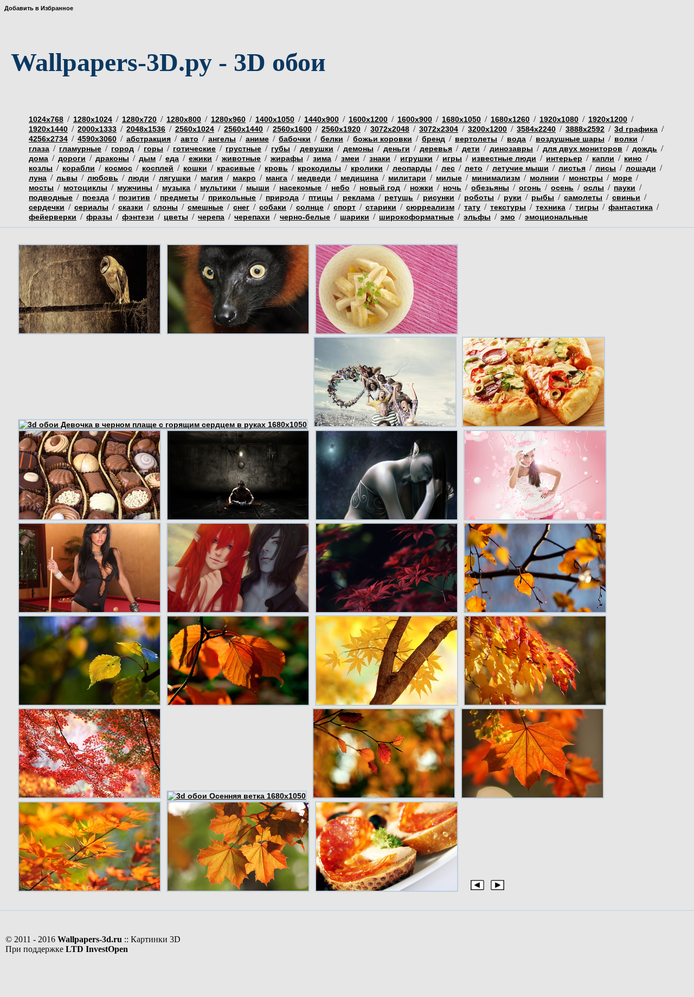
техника (551, 207)
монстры (586, 177)
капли (603, 158)
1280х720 (139, 119)
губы (280, 148)
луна (38, 177)
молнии (544, 177)
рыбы (542, 197)
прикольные (232, 197)
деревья (436, 148)
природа (282, 197)
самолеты (583, 197)
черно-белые (305, 217)
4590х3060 (97, 138)
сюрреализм (430, 207)
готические (194, 148)
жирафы (287, 158)
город (122, 148)
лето (474, 168)
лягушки (175, 177)
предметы (179, 197)
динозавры (511, 148)
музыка (176, 187)
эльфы (477, 217)
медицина (359, 177)
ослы (593, 187)
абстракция (148, 138)
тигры (587, 207)
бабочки (295, 138)
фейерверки (52, 217)
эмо (507, 217)
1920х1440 (48, 129)
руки (513, 197)
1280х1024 (92, 119)
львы (67, 177)
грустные (243, 148)
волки (626, 138)
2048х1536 (145, 129)
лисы (605, 168)
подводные (51, 197)
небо (340, 187)
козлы (41, 168)
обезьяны (490, 187)
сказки (130, 207)
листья (572, 168)
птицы (321, 197)
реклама (359, 197)
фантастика (630, 207)
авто (189, 138)
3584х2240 (536, 129)
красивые (236, 168)
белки (331, 138)
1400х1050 (274, 119)
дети (471, 148)
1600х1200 (368, 119)
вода (516, 138)
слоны (165, 207)
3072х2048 (389, 129)
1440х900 (321, 119)
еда (172, 158)
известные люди (504, 158)
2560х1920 (341, 129)
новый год (379, 187)
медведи (314, 177)
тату (472, 207)
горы (153, 148)
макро (244, 177)
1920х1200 (607, 119)
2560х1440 (243, 129)
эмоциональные (556, 217)
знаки (379, 158)
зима (322, 158)
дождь (644, 148)
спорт (344, 207)
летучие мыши (520, 168)
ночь (452, 187)
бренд (433, 138)
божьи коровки (382, 138)
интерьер (564, 158)
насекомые (300, 187)
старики (380, 207)
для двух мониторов (582, 148)
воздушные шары (570, 138)
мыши (257, 187)
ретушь (398, 197)
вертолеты (476, 138)
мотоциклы (85, 187)
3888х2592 (585, 129)
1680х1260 (510, 119)
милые (449, 177)
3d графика (636, 129)
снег (241, 207)
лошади (641, 168)
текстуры (508, 207)
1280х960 (228, 119)
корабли (78, 168)
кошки (195, 168)
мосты (41, 187)
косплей (158, 168)
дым (147, 158)
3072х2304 (438, 129)
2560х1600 (292, 129)
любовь (102, 177)
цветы (176, 217)
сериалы (91, 207)
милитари (407, 177)
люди (138, 177)
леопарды (412, 168)
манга (276, 177)
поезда (95, 197)
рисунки (438, 197)
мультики (218, 187)
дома (38, 158)
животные (241, 158)
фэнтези (138, 217)
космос (118, 168)
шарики (354, 217)
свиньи (626, 197)
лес (448, 168)
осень (562, 187)
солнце (310, 207)
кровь (276, 168)
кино (633, 158)
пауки (624, 187)
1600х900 (414, 119)
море (622, 177)
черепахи (252, 217)
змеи (350, 158)
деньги (396, 148)
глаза (39, 148)
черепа (211, 217)
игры (452, 158)
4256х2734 (48, 138)
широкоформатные (416, 217)
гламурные (80, 148)
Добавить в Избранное (38, 8)
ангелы (222, 138)
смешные (205, 207)
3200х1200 (487, 129)
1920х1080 (559, 119)
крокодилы (319, 168)
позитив (134, 197)
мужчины (134, 187)
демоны (358, 148)
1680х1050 (461, 119)
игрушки (416, 158)
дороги (72, 158)
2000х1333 (97, 129)
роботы (479, 197)
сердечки (47, 207)
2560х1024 (194, 129)
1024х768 (46, 119)
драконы (112, 158)
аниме (257, 138)
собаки (272, 207)
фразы (99, 217)
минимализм (496, 177)
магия (212, 177)
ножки (421, 187)
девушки (316, 148)
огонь (530, 187)
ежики (200, 158)
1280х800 (183, 119)
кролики (367, 168)
